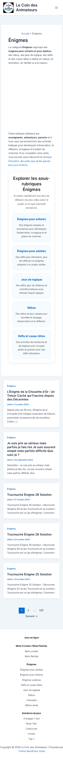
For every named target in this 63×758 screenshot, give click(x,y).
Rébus (31, 695)
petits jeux (30, 161)
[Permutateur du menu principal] (56, 7)
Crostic (31, 733)
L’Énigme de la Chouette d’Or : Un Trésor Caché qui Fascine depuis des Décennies (31, 395)
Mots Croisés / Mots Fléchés (31, 645)
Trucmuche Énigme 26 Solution (29, 534)
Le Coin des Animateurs (26, 7)
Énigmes (11, 386)
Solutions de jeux (31, 713)
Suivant (32, 616)
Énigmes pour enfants (31, 674)
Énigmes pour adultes (31, 669)
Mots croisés (31, 651)
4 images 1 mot (31, 718)
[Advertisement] (31, 98)
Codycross (31, 728)
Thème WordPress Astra (31, 751)
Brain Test (31, 723)
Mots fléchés (31, 656)
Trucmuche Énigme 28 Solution (29, 494)
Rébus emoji (31, 705)
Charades (31, 700)
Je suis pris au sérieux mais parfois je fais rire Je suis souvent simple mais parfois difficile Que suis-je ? (31, 448)
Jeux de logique (31, 690)
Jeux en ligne (31, 637)
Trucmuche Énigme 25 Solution (29, 574)
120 (41, 610)
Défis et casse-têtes (31, 685)
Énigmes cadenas (31, 680)
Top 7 (32, 738)
